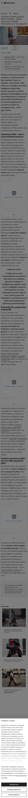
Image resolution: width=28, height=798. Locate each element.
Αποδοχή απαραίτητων (14, 789)
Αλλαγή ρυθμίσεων (14, 794)
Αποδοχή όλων (14, 784)
